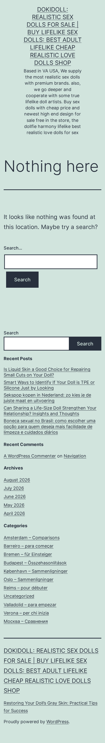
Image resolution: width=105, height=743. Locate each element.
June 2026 (15, 496)
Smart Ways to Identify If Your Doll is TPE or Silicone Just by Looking (49, 385)
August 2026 (17, 479)
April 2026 (14, 513)
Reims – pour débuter (26, 587)
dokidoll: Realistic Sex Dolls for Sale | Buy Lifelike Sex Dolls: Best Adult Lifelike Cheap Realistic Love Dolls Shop (51, 670)
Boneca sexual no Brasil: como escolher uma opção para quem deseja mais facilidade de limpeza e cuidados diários (49, 426)
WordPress (57, 721)
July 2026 (14, 488)
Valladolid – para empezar (30, 604)
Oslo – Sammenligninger (28, 579)
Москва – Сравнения (26, 621)
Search (11, 332)
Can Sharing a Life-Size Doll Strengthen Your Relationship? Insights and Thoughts (50, 410)
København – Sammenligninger (36, 571)
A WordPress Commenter (30, 455)
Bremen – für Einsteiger (28, 554)
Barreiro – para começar (28, 546)
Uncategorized (19, 596)
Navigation (75, 455)
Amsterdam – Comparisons (32, 537)
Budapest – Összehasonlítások (35, 562)
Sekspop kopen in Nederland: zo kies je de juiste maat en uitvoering (47, 397)
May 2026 (14, 505)
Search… (13, 248)
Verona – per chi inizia (26, 613)
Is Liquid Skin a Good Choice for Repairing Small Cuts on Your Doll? (47, 372)
